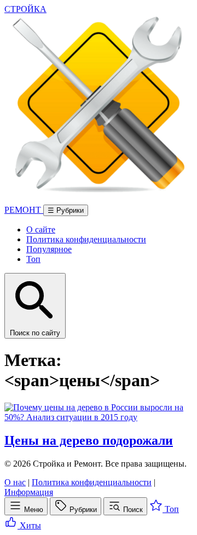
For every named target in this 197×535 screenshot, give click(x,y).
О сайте (40, 229)
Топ (33, 259)
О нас (15, 482)
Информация (28, 492)
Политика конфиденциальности (86, 239)
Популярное (49, 249)
